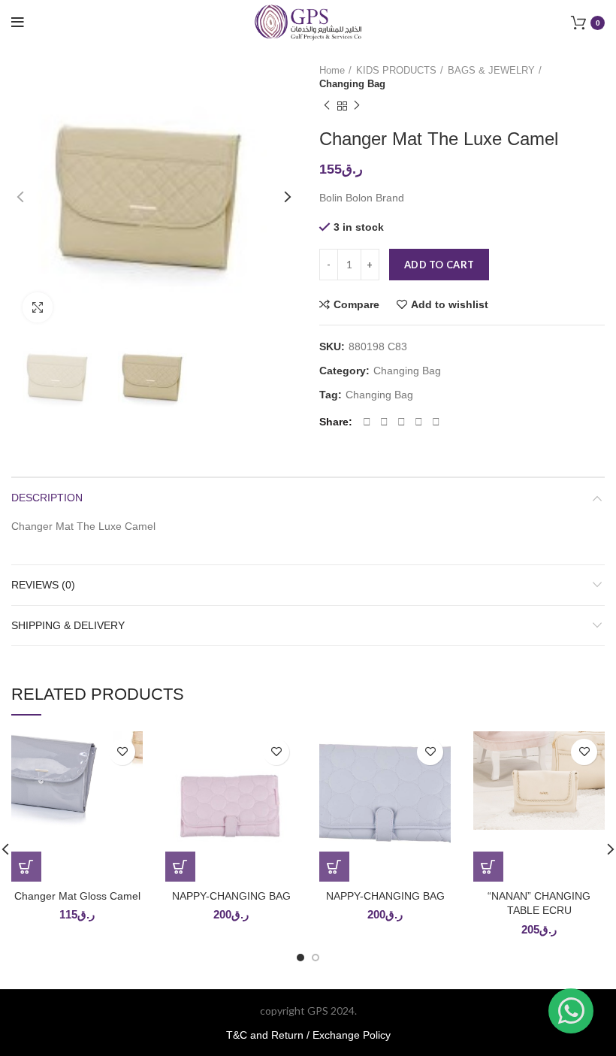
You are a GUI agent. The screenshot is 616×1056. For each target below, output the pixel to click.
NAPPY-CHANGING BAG (231, 896)
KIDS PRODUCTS (396, 70)
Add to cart (439, 265)
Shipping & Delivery (68, 625)
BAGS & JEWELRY (491, 70)
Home (332, 70)
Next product (356, 105)
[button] (26, 867)
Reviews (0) (43, 585)
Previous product (326, 105)
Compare (356, 304)
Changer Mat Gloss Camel (77, 896)
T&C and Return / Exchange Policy (308, 1035)
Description (47, 498)
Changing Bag (352, 83)
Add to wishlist (449, 304)
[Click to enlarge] (38, 307)
